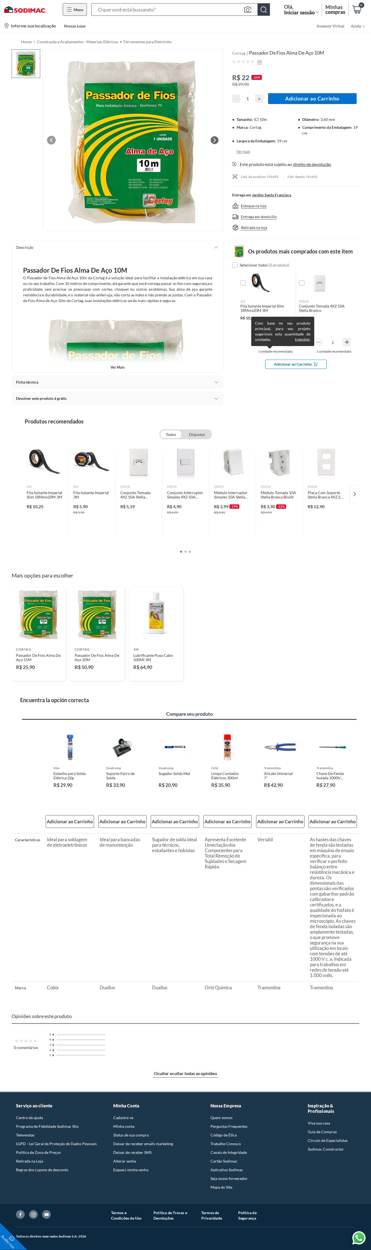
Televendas (25, 1135)
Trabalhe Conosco (225, 1143)
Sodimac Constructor (326, 1149)
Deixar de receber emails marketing (143, 1143)
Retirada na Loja (29, 1161)
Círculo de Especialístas (328, 1140)
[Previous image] (51, 140)
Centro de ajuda (29, 1117)
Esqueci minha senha (130, 1169)
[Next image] (214, 140)
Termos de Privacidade (211, 1215)
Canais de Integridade (228, 1152)
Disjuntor (197, 434)
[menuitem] (354, 25)
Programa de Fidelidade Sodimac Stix (47, 1126)
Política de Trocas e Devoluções (170, 1215)
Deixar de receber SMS (132, 1152)
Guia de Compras (322, 1131)
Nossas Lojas (75, 26)
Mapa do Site (221, 1187)
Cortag (239, 53)
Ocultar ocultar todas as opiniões (185, 1073)
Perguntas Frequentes (228, 1126)
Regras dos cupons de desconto (42, 1169)
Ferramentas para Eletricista (147, 41)
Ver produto (39, 673)
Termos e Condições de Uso (126, 1215)
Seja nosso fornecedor (229, 1178)
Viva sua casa (319, 1123)
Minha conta (123, 1126)
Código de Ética (223, 1135)
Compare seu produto (189, 714)
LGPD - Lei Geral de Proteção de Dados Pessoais (56, 1143)
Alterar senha (124, 1161)
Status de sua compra (131, 1135)
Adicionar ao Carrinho (312, 98)
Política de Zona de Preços (38, 1152)
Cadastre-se (123, 1117)
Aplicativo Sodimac (226, 1169)
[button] (180, 9)
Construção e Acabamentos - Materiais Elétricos (77, 41)
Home (26, 41)
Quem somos (221, 1117)
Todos (171, 434)
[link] (45, 494)
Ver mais (118, 367)
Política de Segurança (247, 1215)
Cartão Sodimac (223, 1161)
